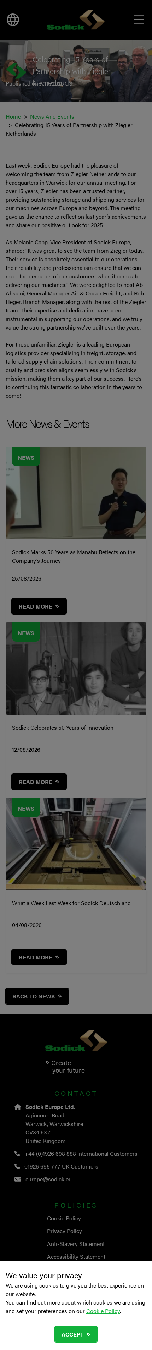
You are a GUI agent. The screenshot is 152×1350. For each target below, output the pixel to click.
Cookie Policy (103, 1311)
